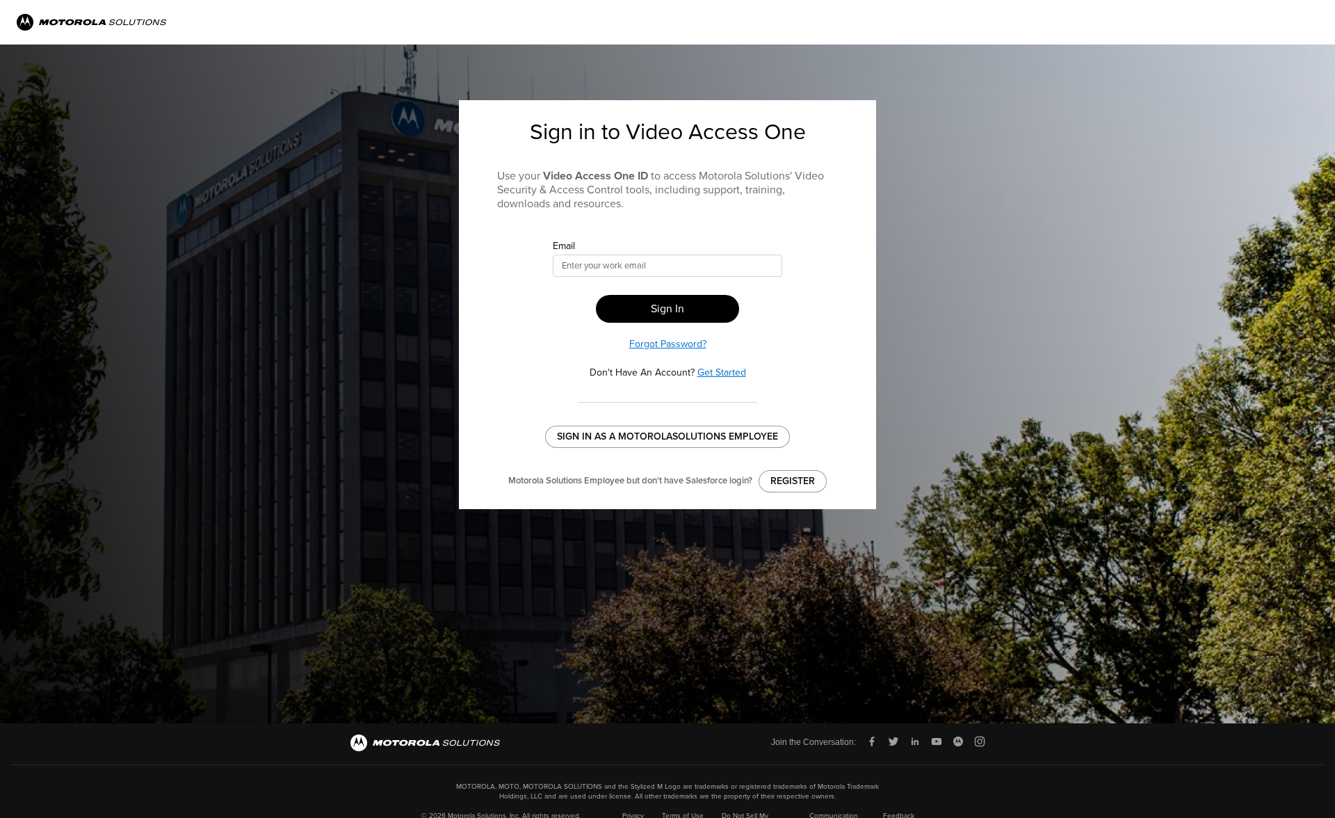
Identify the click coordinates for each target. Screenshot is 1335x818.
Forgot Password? (667, 344)
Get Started (721, 372)
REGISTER (792, 481)
